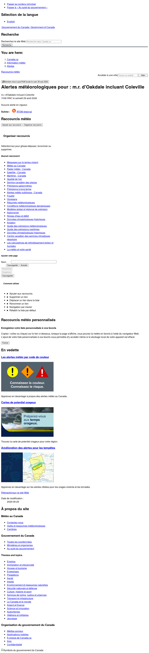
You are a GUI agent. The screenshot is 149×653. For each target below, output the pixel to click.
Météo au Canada (16, 165)
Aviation (11, 222)
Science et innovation (18, 608)
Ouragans (12, 199)
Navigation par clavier (20, 307)
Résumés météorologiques (21, 202)
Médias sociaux (15, 631)
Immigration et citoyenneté (20, 564)
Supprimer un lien (18, 297)
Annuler (24, 265)
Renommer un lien (19, 303)
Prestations (13, 575)
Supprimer (6, 272)
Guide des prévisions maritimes (23, 229)
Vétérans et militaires (18, 615)
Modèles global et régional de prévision (27, 209)
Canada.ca (12, 59)
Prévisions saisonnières (19, 185)
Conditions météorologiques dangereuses (28, 206)
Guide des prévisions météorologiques (27, 226)
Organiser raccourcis (33, 125)
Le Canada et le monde (19, 601)
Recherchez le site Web (13, 41)
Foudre (10, 195)
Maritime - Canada (16, 175)
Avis (9, 641)
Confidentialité (14, 644)
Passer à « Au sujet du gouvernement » (27, 7)
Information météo (16, 62)
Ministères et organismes (20, 545)
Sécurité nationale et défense (22, 588)
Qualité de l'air (14, 179)
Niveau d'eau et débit (18, 216)
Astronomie (13, 212)
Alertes (10, 66)
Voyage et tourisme (17, 568)
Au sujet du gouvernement (20, 548)
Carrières (12, 529)
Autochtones (13, 611)
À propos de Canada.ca (19, 637)
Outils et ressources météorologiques (26, 525)
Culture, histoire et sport (19, 591)
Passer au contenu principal (21, 4)
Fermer (5, 343)
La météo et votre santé (19, 249)
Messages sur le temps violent (22, 162)
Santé (10, 578)
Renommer (6, 269)
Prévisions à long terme (19, 189)
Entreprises (13, 571)
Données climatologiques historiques (26, 219)
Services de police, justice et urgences (27, 595)
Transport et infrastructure (20, 598)
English (11, 21)
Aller (143, 75)
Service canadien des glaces (22, 182)
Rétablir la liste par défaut (22, 310)
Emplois (11, 561)
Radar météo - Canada (19, 169)
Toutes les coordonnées (19, 541)
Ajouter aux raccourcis (11, 125)
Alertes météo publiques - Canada (24, 192)
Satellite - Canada (16, 172)
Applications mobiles (18, 634)
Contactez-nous (15, 522)
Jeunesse (12, 618)
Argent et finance (15, 605)
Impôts (10, 581)
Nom (3, 262)
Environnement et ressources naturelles (27, 585)
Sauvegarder (12, 265)
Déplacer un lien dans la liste (24, 300)
